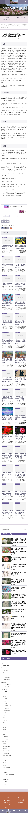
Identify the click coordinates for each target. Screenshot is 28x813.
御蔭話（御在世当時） (10, 774)
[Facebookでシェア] (5, 221)
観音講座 (4, 743)
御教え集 (4, 731)
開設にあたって (4, 682)
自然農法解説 (5, 703)
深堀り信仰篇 (7, 677)
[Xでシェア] (2, 221)
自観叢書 (4, 701)
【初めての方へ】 (6, 670)
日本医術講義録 (6, 753)
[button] (8, 221)
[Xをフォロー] (5, 228)
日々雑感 (4, 784)
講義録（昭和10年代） (7, 755)
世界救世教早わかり (7, 705)
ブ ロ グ (3, 776)
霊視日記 (4, 765)
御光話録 (6, 736)
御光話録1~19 (7, 739)
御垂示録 (4, 729)
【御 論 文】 (4, 689)
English (2, 663)
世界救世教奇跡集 (6, 710)
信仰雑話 (4, 696)
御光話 (4, 734)
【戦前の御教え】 (4, 741)
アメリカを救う (6, 708)
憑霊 (8, 216)
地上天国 (4, 712)
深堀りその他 (7, 679)
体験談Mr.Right (6, 779)
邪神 (12, 216)
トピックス (3, 667)
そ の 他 (3, 760)
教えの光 (4, 727)
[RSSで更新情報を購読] (11, 228)
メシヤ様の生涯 (6, 686)
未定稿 (4, 758)
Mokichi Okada (6, 665)
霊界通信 (4, 762)
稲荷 (4, 216)
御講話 (4, 722)
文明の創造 (5, 691)
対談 (3, 724)
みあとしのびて (6, 769)
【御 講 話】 (4, 720)
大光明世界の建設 (6, 746)
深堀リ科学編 (7, 675)
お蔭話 (5, 772)
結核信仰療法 (5, 694)
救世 (3, 717)
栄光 (3, 715)
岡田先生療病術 (6, 750)
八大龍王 (17, 216)
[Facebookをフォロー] (8, 228)
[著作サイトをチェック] (2, 228)
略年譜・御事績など (7, 767)
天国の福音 (5, 698)
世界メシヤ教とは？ (7, 684)
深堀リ (4, 672)
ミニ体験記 (5, 781)
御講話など (5, 748)
